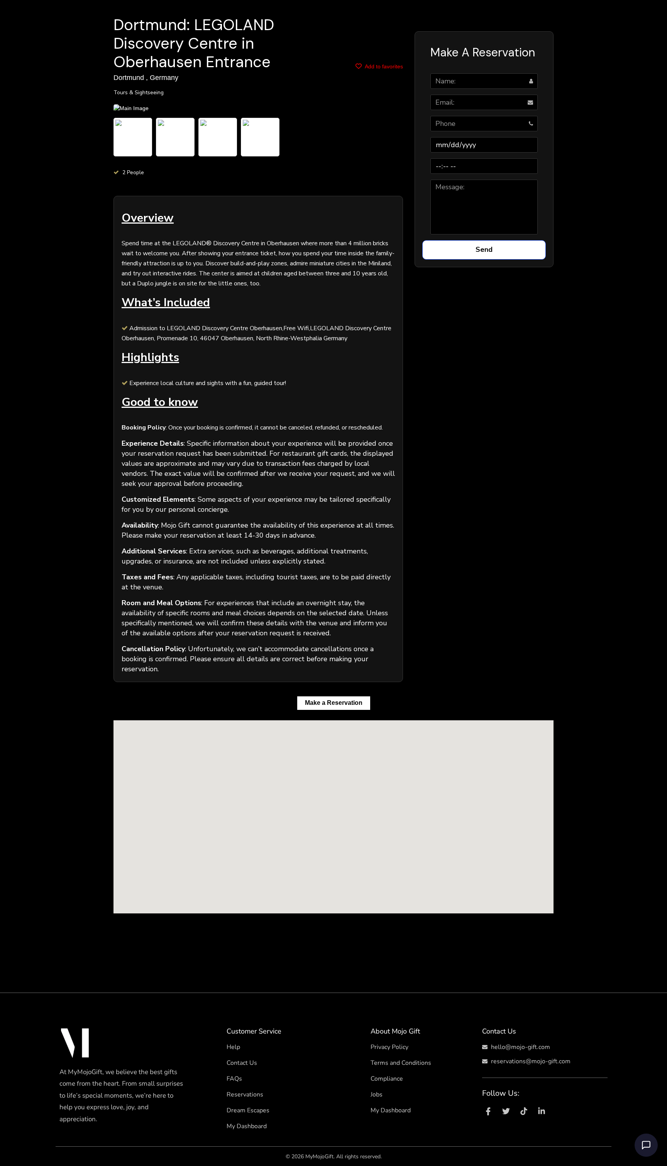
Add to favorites (383, 66)
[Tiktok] (524, 1111)
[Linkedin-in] (541, 1111)
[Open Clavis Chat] (646, 1145)
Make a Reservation (333, 702)
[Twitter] (506, 1111)
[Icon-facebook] (488, 1111)
